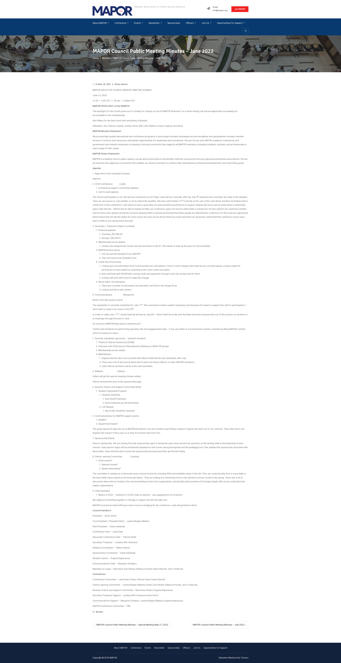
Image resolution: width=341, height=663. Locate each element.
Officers (190, 23)
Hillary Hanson (121, 84)
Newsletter (154, 23)
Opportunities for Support (230, 23)
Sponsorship (173, 23)
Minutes (99, 612)
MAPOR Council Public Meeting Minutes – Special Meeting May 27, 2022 (132, 624)
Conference (120, 23)
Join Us (205, 23)
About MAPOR (100, 23)
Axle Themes (242, 657)
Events (137, 23)
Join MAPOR (240, 9)
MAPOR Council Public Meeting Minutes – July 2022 (219, 624)
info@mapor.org (220, 10)
